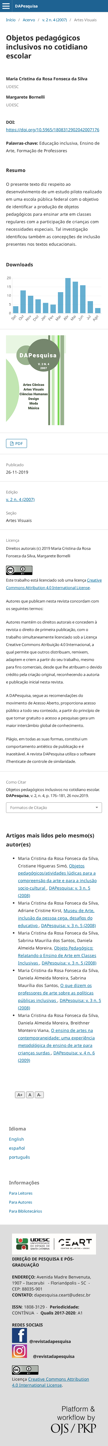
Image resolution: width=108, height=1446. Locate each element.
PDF (18, 443)
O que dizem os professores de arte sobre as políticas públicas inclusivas (56, 992)
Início (11, 19)
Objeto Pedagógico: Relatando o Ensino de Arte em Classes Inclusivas (57, 955)
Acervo (29, 19)
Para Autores (20, 1202)
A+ (19, 1094)
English (16, 1139)
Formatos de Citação (28, 807)
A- (39, 1094)
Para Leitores (20, 1193)
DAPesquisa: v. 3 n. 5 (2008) (68, 925)
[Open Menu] (6, 6)
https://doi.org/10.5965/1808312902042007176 (52, 129)
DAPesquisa (26, 6)
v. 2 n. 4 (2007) (54, 19)
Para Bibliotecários (25, 1211)
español (17, 1148)
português (19, 1157)
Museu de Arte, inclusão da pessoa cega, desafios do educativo (56, 918)
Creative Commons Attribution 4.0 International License (50, 1382)
